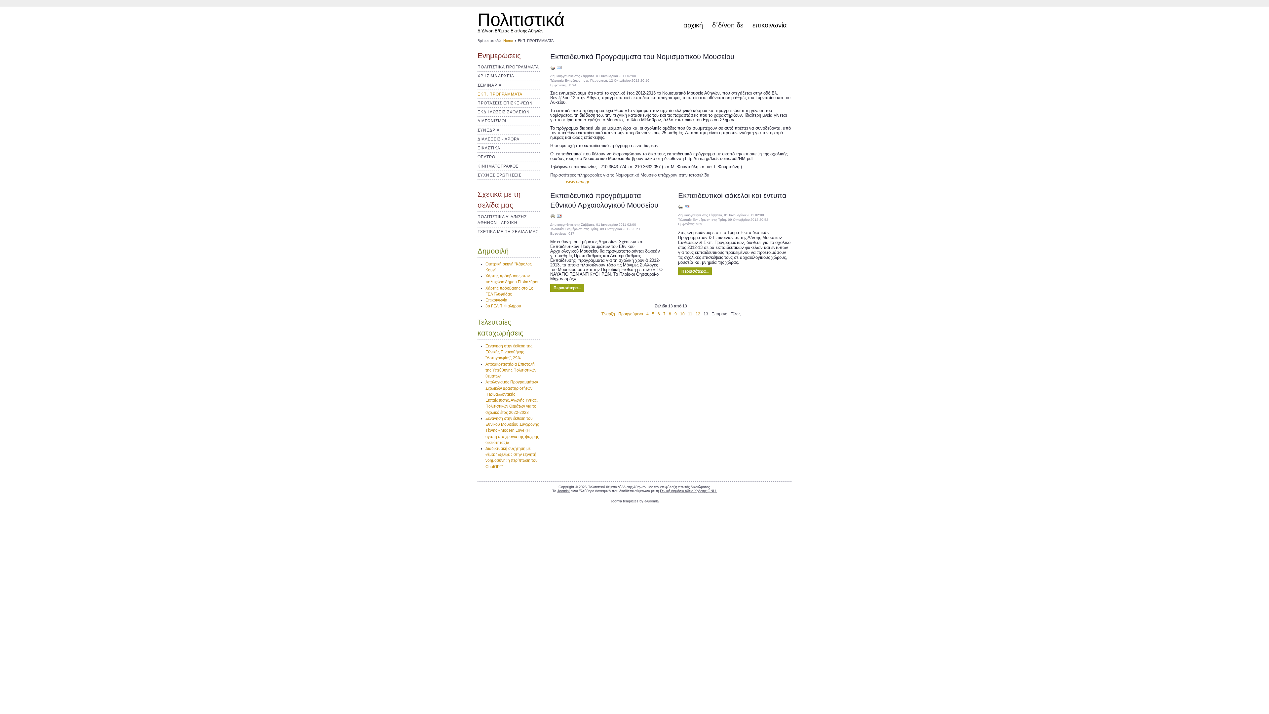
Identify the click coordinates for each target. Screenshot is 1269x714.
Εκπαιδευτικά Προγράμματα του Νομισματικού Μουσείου (642, 57)
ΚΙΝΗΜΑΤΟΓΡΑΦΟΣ (498, 166)
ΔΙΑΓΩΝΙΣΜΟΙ (492, 121)
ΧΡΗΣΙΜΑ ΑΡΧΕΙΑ (496, 76)
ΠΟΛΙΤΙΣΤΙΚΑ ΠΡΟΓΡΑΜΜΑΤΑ (508, 67)
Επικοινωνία (769, 25)
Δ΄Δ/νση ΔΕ (727, 25)
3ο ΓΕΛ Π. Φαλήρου (503, 306)
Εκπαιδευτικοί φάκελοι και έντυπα (732, 195)
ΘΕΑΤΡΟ (486, 157)
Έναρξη (608, 314)
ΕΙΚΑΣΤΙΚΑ (489, 148)
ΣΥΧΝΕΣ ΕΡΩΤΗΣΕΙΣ (499, 175)
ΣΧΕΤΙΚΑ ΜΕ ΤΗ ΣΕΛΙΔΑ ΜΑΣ (508, 231)
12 (698, 314)
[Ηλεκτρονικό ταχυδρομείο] (559, 69)
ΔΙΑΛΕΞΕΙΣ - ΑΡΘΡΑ (498, 139)
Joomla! (563, 491)
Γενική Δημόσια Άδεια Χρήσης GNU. (688, 491)
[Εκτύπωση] (553, 69)
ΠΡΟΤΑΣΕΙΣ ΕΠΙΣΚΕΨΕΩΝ (505, 103)
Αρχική (693, 25)
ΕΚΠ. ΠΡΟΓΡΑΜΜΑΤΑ (500, 94)
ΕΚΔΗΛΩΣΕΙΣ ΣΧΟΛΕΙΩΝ (504, 112)
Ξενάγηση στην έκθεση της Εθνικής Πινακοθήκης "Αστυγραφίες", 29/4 (508, 352)
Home (508, 41)
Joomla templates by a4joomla (634, 501)
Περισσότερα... (567, 288)
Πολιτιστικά (521, 19)
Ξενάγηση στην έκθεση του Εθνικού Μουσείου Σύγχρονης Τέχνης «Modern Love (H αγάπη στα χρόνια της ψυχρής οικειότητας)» (512, 430)
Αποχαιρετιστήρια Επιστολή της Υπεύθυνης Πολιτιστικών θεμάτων (510, 370)
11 (690, 314)
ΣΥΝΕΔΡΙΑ (489, 130)
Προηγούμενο (630, 314)
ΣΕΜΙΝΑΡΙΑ (490, 85)
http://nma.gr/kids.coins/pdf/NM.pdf (719, 158)
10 (682, 314)
